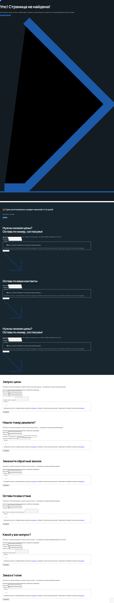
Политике (81, 248)
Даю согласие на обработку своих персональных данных (24, 245)
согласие (33, 248)
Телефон (6, 240)
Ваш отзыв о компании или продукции (14, 512)
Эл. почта (6, 396)
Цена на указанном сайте (10, 438)
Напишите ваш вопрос (9, 553)
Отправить (6, 250)
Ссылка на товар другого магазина (13, 436)
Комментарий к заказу (9, 400)
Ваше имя (5, 238)
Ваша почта (6, 548)
